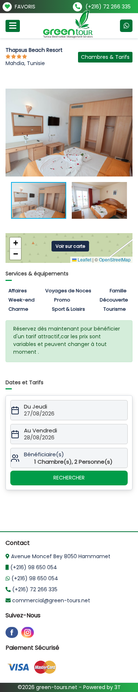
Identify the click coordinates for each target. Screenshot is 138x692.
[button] (126, 95)
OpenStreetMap (115, 259)
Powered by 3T (102, 687)
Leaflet (84, 259)
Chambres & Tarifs (105, 57)
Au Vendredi (40, 430)
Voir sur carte (70, 246)
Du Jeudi (35, 406)
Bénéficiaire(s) (44, 454)
